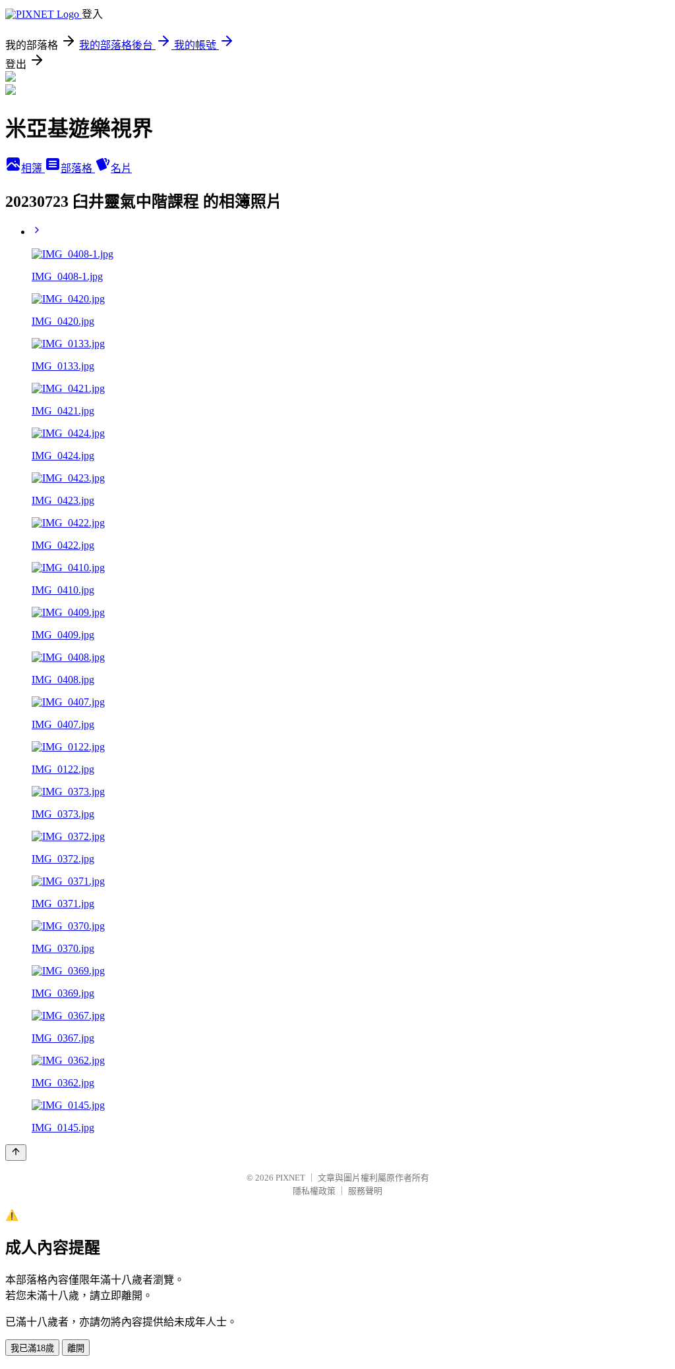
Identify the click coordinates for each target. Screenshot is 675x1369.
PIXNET (290, 1178)
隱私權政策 (314, 1191)
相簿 (33, 168)
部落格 (78, 168)
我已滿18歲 (32, 1348)
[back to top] (15, 1152)
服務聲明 (365, 1191)
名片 (121, 168)
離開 (75, 1348)
